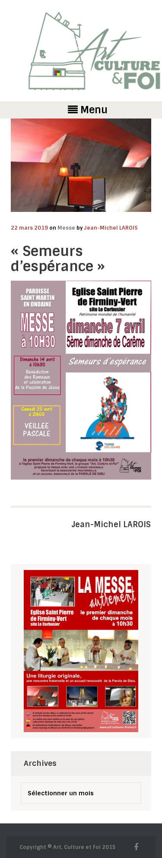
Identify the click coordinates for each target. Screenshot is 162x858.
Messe (66, 227)
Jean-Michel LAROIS (111, 227)
